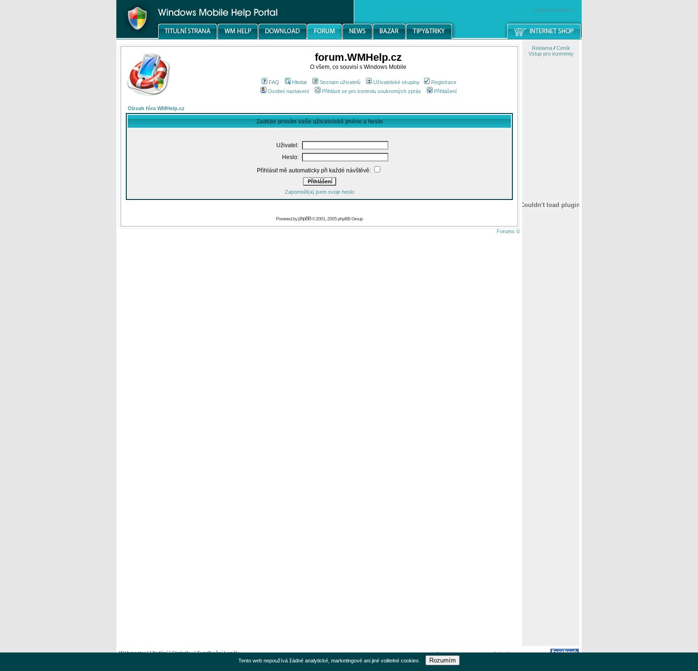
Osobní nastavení (288, 91)
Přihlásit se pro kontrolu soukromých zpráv (371, 91)
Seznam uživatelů (340, 82)
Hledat (299, 82)
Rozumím (442, 660)
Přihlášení (445, 91)
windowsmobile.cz (554, 10)
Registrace (443, 82)
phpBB (304, 218)
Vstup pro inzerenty (551, 54)
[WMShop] (544, 37)
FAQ (274, 82)
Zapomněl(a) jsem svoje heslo (319, 192)
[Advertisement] (550, 495)
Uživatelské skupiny (396, 82)
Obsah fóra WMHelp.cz (156, 108)
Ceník (563, 48)
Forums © (508, 231)
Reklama (542, 48)
